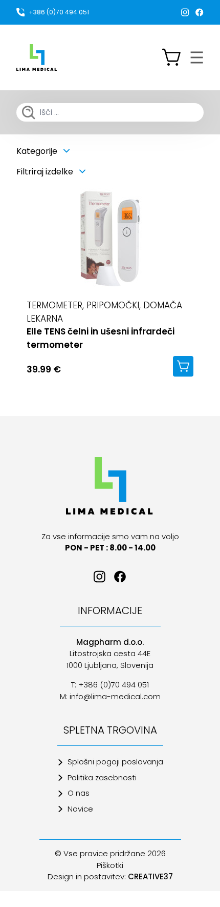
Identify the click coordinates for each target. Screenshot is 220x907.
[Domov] (110, 486)
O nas (79, 792)
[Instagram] (185, 12)
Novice (80, 808)
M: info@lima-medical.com (110, 696)
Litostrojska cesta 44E (110, 653)
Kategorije (37, 151)
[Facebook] (199, 12)
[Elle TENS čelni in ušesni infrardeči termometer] (110, 239)
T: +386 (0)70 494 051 (110, 684)
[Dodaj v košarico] (183, 366)
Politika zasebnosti (102, 777)
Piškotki (110, 865)
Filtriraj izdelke (45, 172)
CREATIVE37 (150, 876)
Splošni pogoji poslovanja (115, 761)
